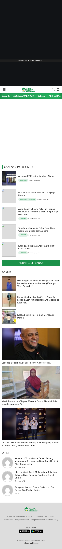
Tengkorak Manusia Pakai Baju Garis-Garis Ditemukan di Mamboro (37, 229)
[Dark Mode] (53, 89)
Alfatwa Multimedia (31, 543)
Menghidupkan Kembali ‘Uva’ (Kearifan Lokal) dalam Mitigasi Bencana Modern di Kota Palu (38, 300)
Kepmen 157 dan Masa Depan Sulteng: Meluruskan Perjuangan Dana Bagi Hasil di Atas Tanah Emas (36, 461)
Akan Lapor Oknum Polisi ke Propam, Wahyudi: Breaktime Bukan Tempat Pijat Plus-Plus (38, 212)
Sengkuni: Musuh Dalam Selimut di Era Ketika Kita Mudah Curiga (34, 488)
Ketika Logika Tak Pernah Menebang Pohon (35, 316)
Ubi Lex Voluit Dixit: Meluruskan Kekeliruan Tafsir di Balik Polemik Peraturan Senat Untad (36, 475)
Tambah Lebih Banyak (31, 263)
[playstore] (37, 533)
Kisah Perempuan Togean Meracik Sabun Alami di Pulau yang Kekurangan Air (30, 402)
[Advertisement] (31, 31)
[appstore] (24, 533)
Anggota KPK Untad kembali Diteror (36, 176)
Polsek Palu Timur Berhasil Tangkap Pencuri (36, 194)
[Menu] (4, 89)
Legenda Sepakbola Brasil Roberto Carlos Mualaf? (27, 363)
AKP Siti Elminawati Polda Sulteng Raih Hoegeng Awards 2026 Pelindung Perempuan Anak (30, 444)
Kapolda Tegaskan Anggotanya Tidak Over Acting (36, 247)
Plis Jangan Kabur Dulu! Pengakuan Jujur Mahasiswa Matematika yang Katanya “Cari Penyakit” (38, 283)
